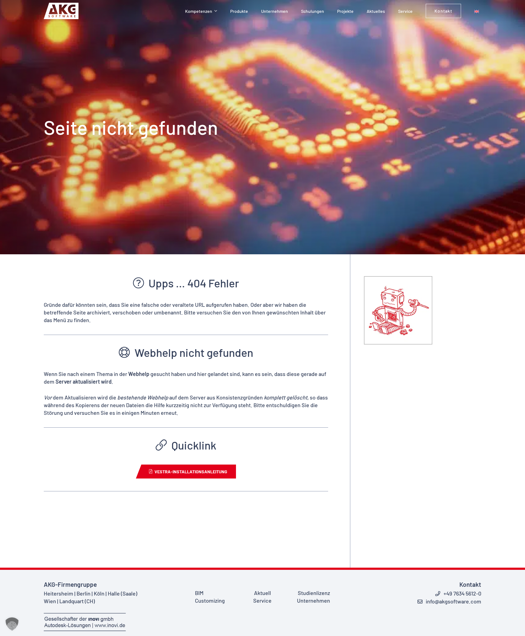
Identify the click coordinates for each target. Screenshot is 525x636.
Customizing (210, 600)
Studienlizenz (314, 593)
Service (262, 600)
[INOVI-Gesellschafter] (88, 622)
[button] (215, 10)
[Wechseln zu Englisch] (478, 11)
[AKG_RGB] (61, 11)
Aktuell (262, 593)
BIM (199, 593)
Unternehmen (313, 600)
